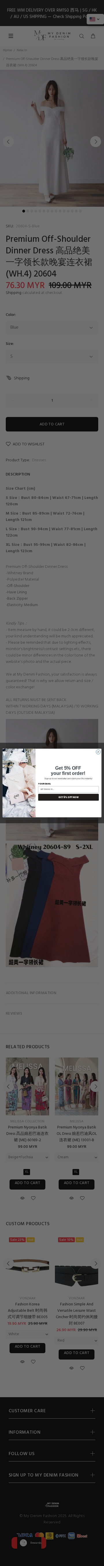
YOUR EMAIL (44, 783)
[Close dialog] (98, 752)
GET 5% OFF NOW (68, 797)
